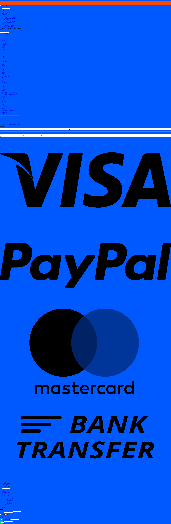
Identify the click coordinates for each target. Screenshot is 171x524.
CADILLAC (3, 40)
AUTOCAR (3, 37)
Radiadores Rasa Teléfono (8, 503)
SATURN (3, 98)
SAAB (3, 97)
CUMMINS (3, 45)
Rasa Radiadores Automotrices (8, 24)
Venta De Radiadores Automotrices (9, 27)
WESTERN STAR (5, 112)
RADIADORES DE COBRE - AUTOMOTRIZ (9, 92)
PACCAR (3, 86)
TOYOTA (3, 108)
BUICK (3, 39)
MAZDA (3, 77)
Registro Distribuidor (5, 12)
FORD (3, 52)
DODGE (3, 49)
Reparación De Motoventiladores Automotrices (11, 25)
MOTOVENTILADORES (5, 82)
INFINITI (3, 60)
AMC (2, 35)
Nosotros (3, 491)
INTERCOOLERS (4, 61)
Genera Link (5, 16)
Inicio (1, 28)
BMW (3, 38)
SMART (3, 102)
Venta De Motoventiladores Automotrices (10, 26)
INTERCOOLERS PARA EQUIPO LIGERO (8, 62)
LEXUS (3, 71)
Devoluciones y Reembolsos (6, 483)
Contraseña (2, 512)
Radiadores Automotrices (8, 20)
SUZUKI (3, 105)
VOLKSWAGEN (4, 111)
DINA (3, 48)
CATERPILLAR (4, 42)
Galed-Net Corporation (5, 485)
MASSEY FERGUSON (5, 76)
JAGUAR (3, 65)
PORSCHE (3, 90)
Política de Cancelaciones (8, 495)
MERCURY (3, 79)
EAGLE (3, 50)
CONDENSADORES (5, 44)
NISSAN (3, 84)
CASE (3, 41)
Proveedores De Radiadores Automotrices (10, 18)
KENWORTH (4, 67)
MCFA (3, 78)
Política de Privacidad (5, 482)
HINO (3, 56)
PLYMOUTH (4, 88)
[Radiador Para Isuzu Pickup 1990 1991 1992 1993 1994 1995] (11, 121)
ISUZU (3, 64)
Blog (2, 481)
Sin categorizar (4, 101)
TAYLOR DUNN (4, 106)
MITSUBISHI (4, 81)
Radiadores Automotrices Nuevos (9, 22)
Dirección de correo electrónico (5, 519)
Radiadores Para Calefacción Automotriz (10, 23)
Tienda (3, 11)
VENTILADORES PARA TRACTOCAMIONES (9, 110)
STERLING (3, 103)
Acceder (7, 514)
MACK (3, 73)
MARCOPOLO (4, 75)
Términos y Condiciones (5, 484)
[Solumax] (3, 5)
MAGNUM (3, 74)
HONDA (3, 57)
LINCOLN (3, 72)
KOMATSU (3, 69)
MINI (2, 80)
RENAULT (3, 96)
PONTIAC (3, 89)
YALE (3, 113)
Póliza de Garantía (5, 493)
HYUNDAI (3, 59)
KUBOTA (3, 70)
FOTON (3, 53)
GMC (2, 55)
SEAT (3, 100)
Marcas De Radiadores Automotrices (9, 17)
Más (2, 15)
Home (3, 10)
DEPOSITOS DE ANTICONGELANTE (8, 46)
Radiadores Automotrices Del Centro (9, 21)
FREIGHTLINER (4, 54)
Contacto (3, 14)
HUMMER (3, 58)
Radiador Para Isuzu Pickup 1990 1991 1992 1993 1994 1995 (10, 124)
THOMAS (3, 107)
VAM (2, 109)
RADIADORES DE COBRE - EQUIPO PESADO (9, 93)
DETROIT (3, 47)
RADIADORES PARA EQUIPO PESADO (8, 94)
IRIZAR (3, 63)
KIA (2, 68)
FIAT (2, 51)
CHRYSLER (4, 43)
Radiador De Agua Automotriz (8, 19)
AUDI (3, 36)
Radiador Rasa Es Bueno (8, 499)
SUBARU (3, 104)
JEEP (3, 66)
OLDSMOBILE (4, 85)
